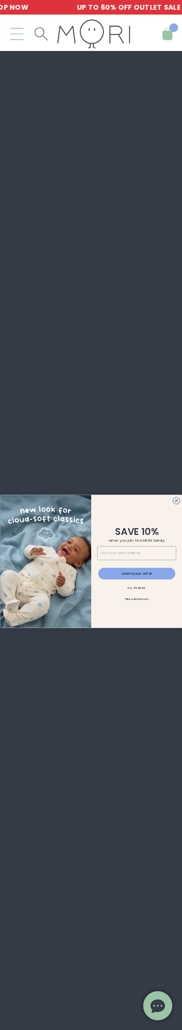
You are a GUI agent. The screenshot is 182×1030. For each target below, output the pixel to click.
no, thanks (137, 588)
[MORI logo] (93, 34)
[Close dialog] (176, 500)
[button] (17, 34)
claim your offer (136, 573)
